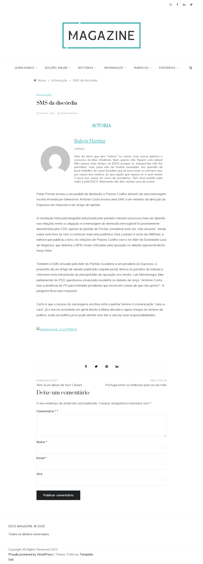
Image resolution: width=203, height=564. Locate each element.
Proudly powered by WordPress (31, 554)
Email (41, 458)
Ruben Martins (69, 113)
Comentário (46, 411)
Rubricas (141, 67)
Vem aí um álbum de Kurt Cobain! (59, 385)
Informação (113, 67)
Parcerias (167, 67)
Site (39, 474)
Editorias (86, 67)
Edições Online (56, 67)
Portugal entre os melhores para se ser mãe (136, 385)
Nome (41, 442)
